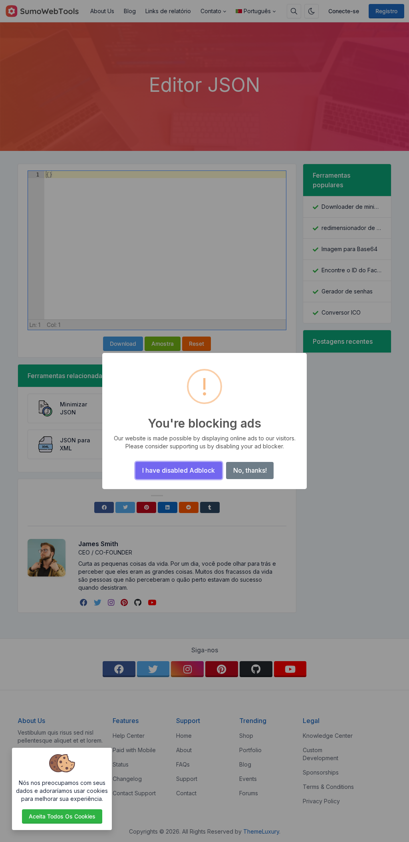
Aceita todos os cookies (62, 816)
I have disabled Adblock (178, 470)
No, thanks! (250, 470)
